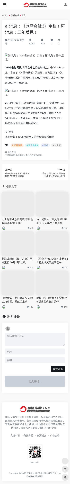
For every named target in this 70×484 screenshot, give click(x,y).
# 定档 (45, 145)
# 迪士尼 (57, 145)
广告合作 (55, 435)
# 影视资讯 (17, 145)
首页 (6, 15)
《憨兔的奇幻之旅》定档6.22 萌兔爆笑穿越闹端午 (52, 260)
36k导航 (30, 473)
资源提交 (41, 435)
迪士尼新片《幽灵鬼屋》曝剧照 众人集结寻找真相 (51, 221)
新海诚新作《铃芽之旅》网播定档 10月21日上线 (17, 260)
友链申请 (15, 435)
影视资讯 (15, 15)
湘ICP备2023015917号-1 (47, 473)
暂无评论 (13, 316)
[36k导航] (35, 4)
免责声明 (28, 435)
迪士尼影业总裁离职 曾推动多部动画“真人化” (17, 221)
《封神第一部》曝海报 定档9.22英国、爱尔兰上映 (17, 299)
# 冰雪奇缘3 (32, 145)
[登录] (65, 5)
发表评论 (58, 368)
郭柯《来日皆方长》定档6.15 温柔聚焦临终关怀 (51, 299)
